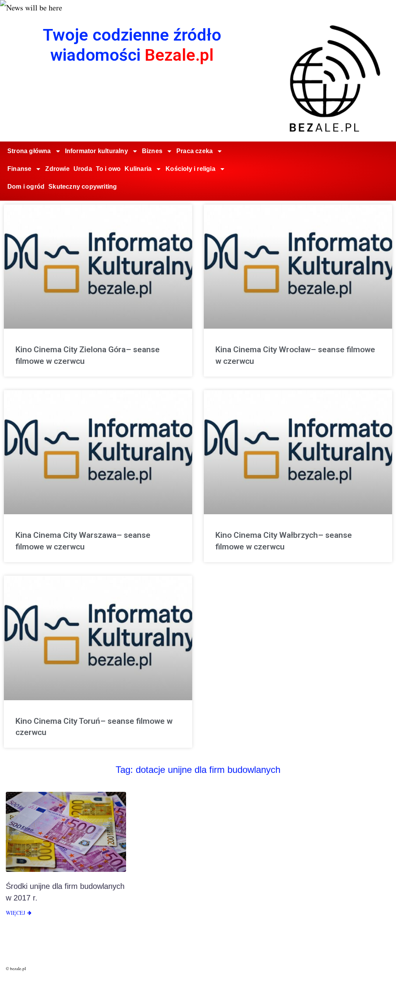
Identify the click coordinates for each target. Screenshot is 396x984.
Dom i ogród (25, 186)
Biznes (152, 151)
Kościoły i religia (190, 168)
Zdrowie (57, 168)
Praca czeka (194, 151)
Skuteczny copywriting (82, 186)
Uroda (82, 168)
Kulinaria (138, 168)
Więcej (15, 912)
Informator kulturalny (96, 151)
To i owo (108, 168)
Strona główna (29, 151)
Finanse (19, 168)
